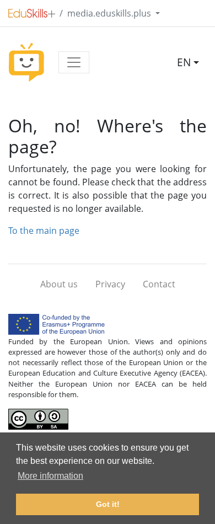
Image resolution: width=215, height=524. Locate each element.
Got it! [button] (108, 504)
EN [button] (184, 62)
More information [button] (50, 475)
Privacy (110, 284)
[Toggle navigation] (73, 62)
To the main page (43, 230)
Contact (159, 284)
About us (59, 284)
